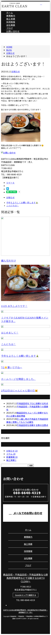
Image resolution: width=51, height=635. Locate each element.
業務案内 (10, 15)
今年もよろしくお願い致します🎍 (20, 356)
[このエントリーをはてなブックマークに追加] (7, 189)
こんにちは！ (8, 344)
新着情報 (12, 457)
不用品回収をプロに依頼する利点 (32, 403)
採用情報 (10, 21)
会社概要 (10, 25)
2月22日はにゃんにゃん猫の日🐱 (19, 390)
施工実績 (10, 18)
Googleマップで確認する (25, 595)
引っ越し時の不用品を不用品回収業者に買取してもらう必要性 (27, 420)
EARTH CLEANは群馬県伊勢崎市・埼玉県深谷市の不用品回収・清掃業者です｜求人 (25, 611)
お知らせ (16, 71)
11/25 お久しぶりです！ (14, 306)
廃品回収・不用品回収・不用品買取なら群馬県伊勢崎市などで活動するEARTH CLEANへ (25, 578)
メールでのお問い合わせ (27, 513)
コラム (10, 453)
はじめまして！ (9, 332)
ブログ (9, 28)
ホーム (9, 12)
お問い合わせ (13, 31)
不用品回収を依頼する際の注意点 (32, 425)
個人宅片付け (8, 260)
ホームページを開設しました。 (18, 379)
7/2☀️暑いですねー (11, 367)
